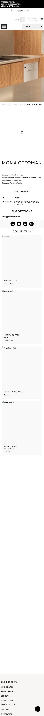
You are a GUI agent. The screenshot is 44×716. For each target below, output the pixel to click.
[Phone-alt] (12, 224)
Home (5, 104)
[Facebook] (31, 224)
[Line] (25, 224)
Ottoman (18, 204)
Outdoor (16, 104)
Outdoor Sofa (21, 202)
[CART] (42, 19)
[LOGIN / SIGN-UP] (28, 18)
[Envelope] (19, 224)
